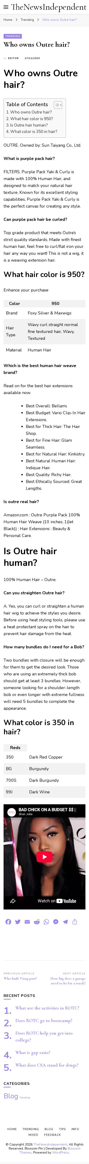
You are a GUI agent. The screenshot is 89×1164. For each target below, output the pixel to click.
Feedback (52, 1135)
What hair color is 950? (31, 119)
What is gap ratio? (32, 1052)
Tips (62, 1129)
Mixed (33, 1135)
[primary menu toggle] (6, 7)
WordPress (60, 1152)
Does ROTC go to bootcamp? (43, 1020)
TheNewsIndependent (49, 7)
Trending (12, 36)
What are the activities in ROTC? (47, 1008)
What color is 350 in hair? (33, 131)
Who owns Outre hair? (31, 112)
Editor (13, 58)
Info (75, 1129)
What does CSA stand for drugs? (46, 1065)
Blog (11, 1096)
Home (12, 1129)
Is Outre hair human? (29, 125)
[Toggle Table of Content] (55, 105)
